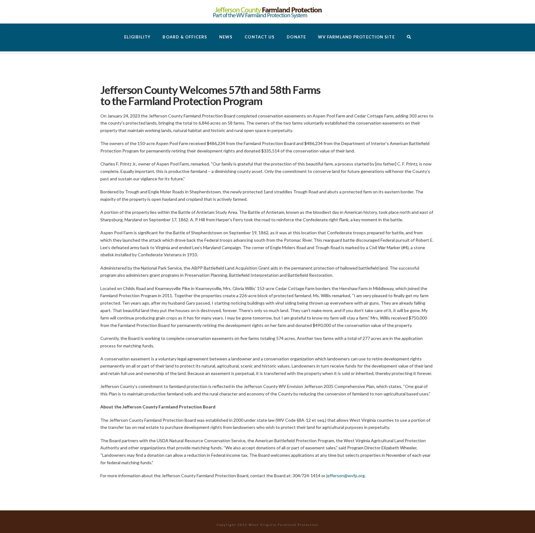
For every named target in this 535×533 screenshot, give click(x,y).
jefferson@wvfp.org (345, 475)
